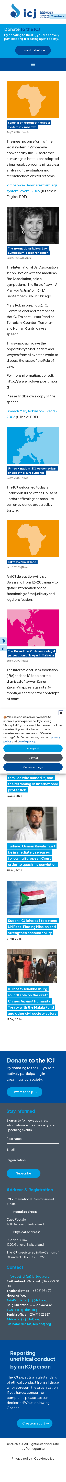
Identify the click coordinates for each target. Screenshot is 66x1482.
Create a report (33, 1423)
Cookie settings (33, 767)
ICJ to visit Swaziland (22, 562)
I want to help (32, 50)
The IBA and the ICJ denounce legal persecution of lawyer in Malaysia (31, 653)
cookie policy (26, 741)
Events (25, 131)
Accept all (33, 748)
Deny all (33, 757)
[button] (61, 712)
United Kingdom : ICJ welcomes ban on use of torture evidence (32, 471)
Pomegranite (35, 1448)
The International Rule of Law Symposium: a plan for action (28, 251)
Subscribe (23, 1173)
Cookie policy (44, 1458)
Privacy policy (22, 1458)
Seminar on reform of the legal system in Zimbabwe (29, 125)
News (25, 477)
